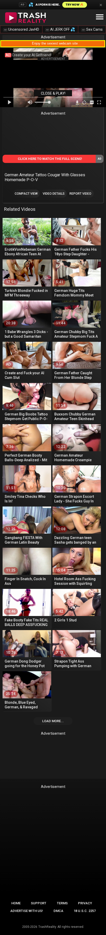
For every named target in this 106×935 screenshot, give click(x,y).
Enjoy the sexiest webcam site (55, 43)
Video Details (54, 193)
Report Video (80, 193)
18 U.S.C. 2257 (85, 911)
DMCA (58, 911)
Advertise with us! (26, 911)
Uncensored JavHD (21, 29)
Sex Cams (92, 29)
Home (16, 903)
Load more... (53, 721)
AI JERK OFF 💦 (60, 29)
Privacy (85, 903)
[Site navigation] (99, 17)
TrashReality (47, 927)
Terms (62, 903)
